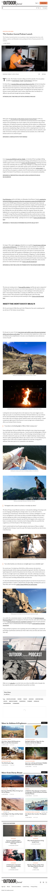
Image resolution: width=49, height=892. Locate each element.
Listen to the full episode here (29, 162)
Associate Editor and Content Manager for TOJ (22, 84)
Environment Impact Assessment (32, 812)
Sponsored (13, 838)
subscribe (12, 683)
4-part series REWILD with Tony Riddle (15, 159)
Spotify (21, 80)
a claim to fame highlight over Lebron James (26, 584)
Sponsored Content (14, 845)
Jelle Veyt (17, 245)
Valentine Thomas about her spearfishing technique (19, 621)
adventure (31, 699)
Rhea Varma (28, 766)
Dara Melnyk (5, 765)
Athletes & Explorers (8, 31)
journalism (36, 701)
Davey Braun (7, 43)
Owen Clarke (5, 744)
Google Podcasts (28, 80)
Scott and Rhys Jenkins (24, 287)
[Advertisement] (24, 19)
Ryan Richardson (7, 199)
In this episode (39, 168)
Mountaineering (7, 703)
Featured (19, 699)
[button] (3, 886)
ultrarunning (16, 703)
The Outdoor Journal (9, 890)
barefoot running (13, 701)
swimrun (27, 788)
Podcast (25, 699)
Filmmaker (29, 701)
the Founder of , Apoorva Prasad (23, 118)
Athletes (5, 701)
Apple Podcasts (16, 80)
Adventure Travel (39, 699)
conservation (22, 701)
